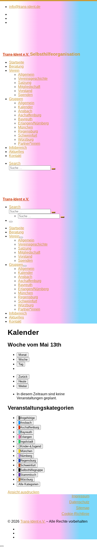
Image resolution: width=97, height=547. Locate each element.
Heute (22, 381)
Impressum (80, 496)
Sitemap (82, 508)
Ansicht (23, 492)
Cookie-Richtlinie (75, 514)
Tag (20, 364)
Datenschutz (79, 502)
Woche (23, 359)
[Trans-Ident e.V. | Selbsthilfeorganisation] (28, 49)
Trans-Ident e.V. (32, 521)
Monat (22, 354)
